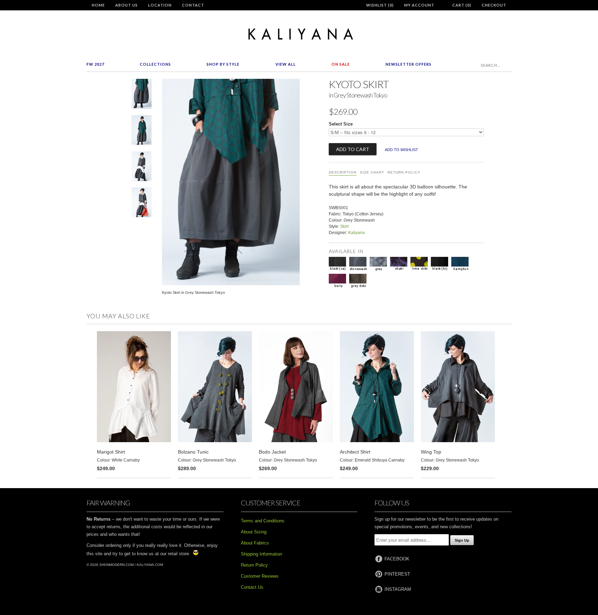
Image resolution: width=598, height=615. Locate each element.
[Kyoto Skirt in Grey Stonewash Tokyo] (142, 95)
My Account (419, 5)
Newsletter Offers (409, 64)
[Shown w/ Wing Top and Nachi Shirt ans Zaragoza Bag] (142, 203)
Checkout (494, 5)
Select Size (341, 124)
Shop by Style (223, 64)
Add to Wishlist (401, 150)
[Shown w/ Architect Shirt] (142, 131)
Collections (155, 64)
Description (342, 172)
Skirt (344, 226)
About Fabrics (255, 543)
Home (98, 5)
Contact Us (252, 587)
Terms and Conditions (262, 520)
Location (160, 5)
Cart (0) (461, 5)
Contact (193, 5)
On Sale (341, 64)
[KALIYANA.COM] (299, 34)
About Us (126, 5)
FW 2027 (95, 64)
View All (285, 64)
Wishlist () (380, 5)
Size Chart (372, 172)
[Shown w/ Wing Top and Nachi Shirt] (142, 167)
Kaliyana (356, 232)
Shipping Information (261, 554)
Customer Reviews (260, 576)
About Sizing (253, 531)
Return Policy (404, 172)
